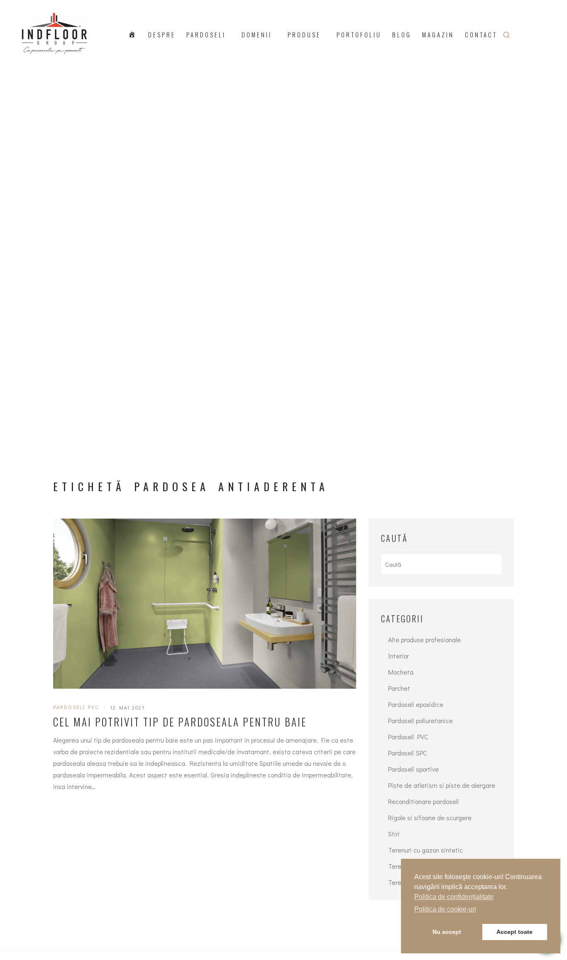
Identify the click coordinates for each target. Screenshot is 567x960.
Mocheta (400, 672)
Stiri (394, 833)
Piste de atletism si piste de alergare (441, 785)
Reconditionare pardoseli (423, 801)
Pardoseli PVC (76, 707)
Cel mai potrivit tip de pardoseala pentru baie (180, 721)
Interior (398, 655)
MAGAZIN (438, 34)
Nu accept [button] (447, 931)
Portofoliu (359, 34)
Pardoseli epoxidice (415, 704)
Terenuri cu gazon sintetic (425, 849)
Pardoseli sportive (413, 769)
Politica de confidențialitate (454, 896)
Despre (162, 34)
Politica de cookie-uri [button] (445, 909)
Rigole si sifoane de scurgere (430, 817)
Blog (401, 34)
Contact (481, 34)
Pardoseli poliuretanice (420, 720)
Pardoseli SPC (407, 752)
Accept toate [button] (514, 931)
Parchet (399, 688)
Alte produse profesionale (424, 639)
